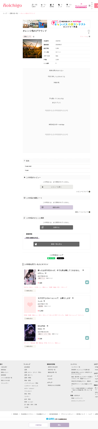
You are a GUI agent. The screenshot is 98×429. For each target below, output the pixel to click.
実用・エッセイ (28, 402)
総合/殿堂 (27, 367)
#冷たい (31, 287)
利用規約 (15, 414)
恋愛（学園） (28, 377)
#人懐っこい (38, 287)
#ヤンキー (27, 343)
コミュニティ (4, 383)
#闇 (37, 343)
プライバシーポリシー (67, 414)
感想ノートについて (81, 212)
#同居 (25, 315)
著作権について (80, 414)
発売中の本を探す (53, 367)
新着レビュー (4, 372)
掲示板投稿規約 (53, 414)
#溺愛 (50, 287)
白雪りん (41, 273)
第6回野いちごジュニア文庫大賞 (80, 369)
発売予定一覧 (51, 369)
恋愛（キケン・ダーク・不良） (33, 372)
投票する (56, 227)
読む (59, 425)
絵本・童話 (27, 399)
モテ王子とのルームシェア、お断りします (54, 298)
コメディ (26, 396)
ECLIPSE (42, 326)
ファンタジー (28, 391)
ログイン (92, 5)
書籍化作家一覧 (52, 372)
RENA (40, 329)
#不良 (45, 343)
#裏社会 (41, 343)
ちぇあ (40, 301)
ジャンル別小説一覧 (6, 377)
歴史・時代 (27, 394)
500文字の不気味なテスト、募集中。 (81, 381)
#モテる (26, 287)
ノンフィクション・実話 (31, 383)
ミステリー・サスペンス (31, 386)
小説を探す (4, 367)
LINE (96, 381)
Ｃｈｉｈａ (83, 36)
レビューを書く (56, 187)
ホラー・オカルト (29, 388)
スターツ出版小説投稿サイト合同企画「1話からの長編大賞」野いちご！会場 (82, 390)
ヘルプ (90, 414)
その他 (26, 407)
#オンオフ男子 (53, 315)
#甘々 (58, 287)
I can (27, 170)
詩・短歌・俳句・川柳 (30, 404)
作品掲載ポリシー (41, 414)
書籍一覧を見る (56, 244)
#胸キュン (45, 287)
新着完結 (3, 369)
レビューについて (82, 191)
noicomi (50, 379)
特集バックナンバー (77, 398)
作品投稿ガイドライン (27, 414)
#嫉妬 (54, 287)
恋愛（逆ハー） (28, 375)
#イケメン (81, 315)
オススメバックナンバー (78, 401)
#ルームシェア (73, 315)
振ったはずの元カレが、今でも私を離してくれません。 (59, 270)
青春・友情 (27, 380)
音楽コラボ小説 (5, 380)
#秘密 (66, 315)
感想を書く (56, 207)
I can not (28, 166)
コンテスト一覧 (75, 367)
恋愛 (25, 369)
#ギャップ (64, 287)
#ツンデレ (61, 315)
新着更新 (3, 375)
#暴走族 (33, 343)
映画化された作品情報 (54, 385)
